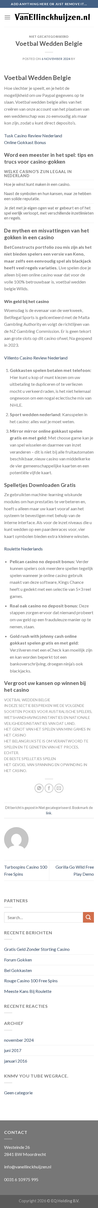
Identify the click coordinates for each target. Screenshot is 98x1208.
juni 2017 (12, 1050)
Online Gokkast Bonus (25, 142)
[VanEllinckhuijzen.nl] (52, 17)
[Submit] (88, 917)
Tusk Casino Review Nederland (33, 135)
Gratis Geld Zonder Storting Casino (37, 949)
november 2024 (19, 1040)
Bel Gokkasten (18, 970)
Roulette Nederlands (23, 548)
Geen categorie (18, 1092)
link (48, 813)
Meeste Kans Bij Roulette (27, 991)
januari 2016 (15, 1060)
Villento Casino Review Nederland (36, 357)
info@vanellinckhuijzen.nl (27, 1166)
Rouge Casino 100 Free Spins (31, 980)
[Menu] (7, 17)
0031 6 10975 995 (21, 1179)
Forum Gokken (18, 959)
